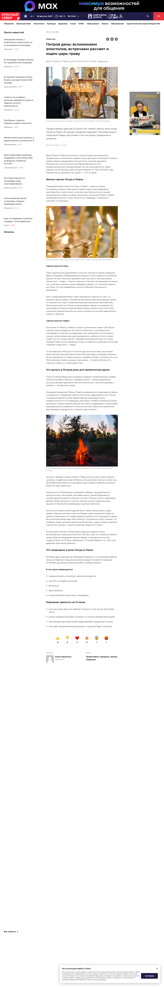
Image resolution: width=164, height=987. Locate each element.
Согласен (149, 976)
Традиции (91, 659)
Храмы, (114, 657)
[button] (82, 233)
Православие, (93, 657)
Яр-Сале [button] (72, 16)
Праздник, (105, 657)
